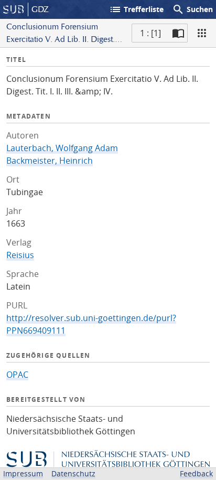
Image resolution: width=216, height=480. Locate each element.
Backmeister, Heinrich (49, 160)
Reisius (20, 255)
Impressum (23, 473)
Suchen (192, 9)
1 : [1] (150, 33)
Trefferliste (136, 9)
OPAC (17, 374)
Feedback (196, 473)
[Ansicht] (202, 33)
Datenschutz (73, 473)
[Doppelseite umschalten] (178, 33)
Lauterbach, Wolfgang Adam (62, 148)
